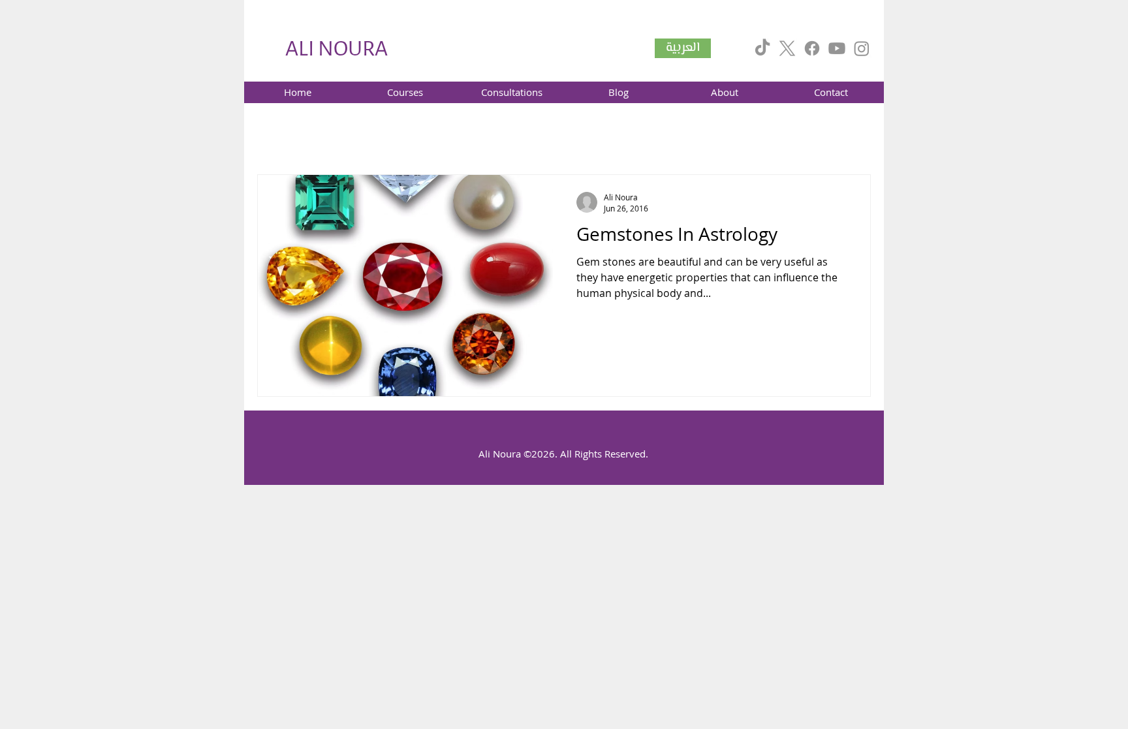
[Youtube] (837, 48)
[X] (787, 48)
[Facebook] (812, 48)
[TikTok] (762, 48)
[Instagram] (861, 48)
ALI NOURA (336, 49)
